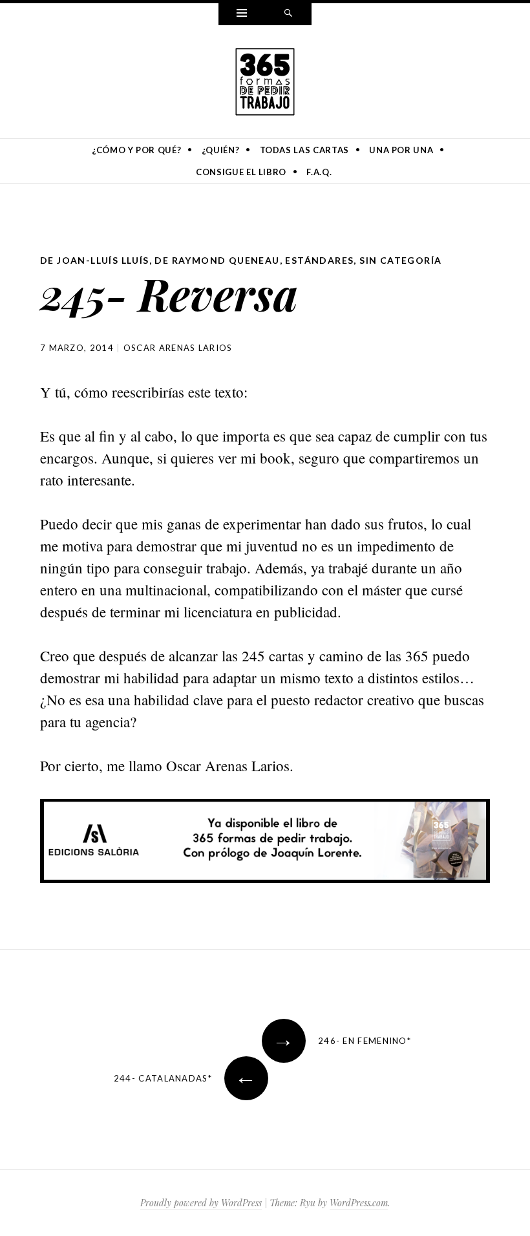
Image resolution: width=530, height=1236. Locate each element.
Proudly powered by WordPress (201, 1203)
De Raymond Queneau (216, 260)
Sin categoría (400, 260)
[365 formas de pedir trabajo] (265, 79)
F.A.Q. (319, 172)
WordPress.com (359, 1203)
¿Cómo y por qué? (136, 150)
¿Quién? (221, 150)
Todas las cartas (304, 150)
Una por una (401, 150)
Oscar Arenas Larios (178, 348)
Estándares (319, 260)
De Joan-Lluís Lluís (94, 260)
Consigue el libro (241, 172)
